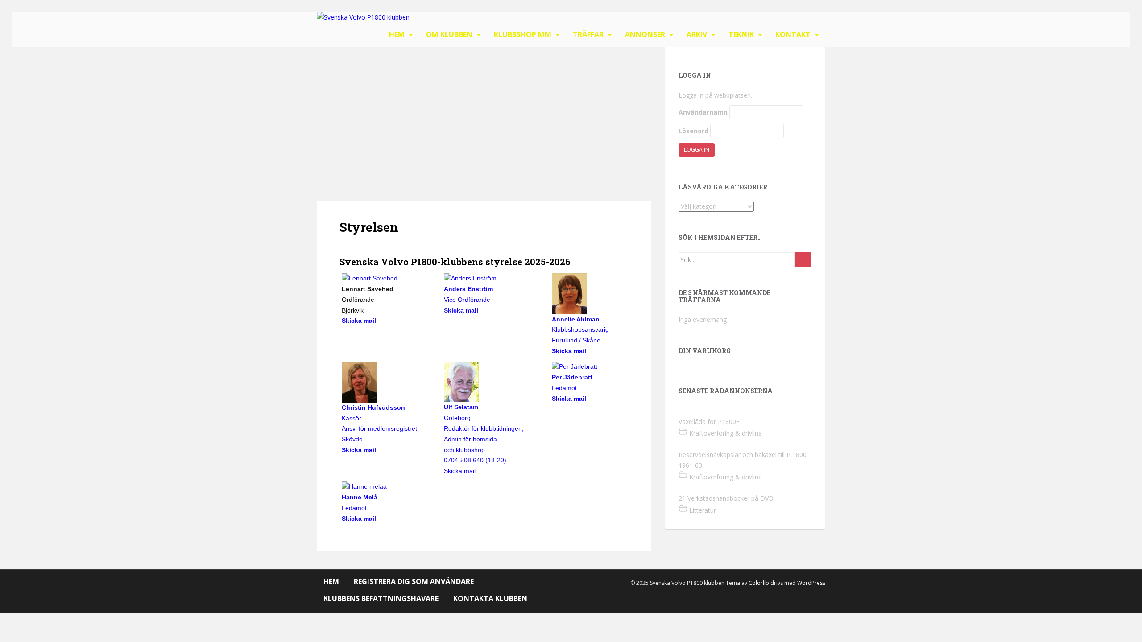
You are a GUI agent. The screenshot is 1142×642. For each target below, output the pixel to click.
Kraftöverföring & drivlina (725, 433)
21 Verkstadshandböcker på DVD (726, 498)
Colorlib (759, 583)
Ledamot (572, 382)
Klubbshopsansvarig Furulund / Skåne (580, 330)
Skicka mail (460, 470)
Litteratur (702, 510)
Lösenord (693, 131)
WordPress (811, 583)
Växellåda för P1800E (709, 421)
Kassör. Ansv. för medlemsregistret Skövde (379, 423)
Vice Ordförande (468, 294)
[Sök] (803, 259)
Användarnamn (703, 112)
